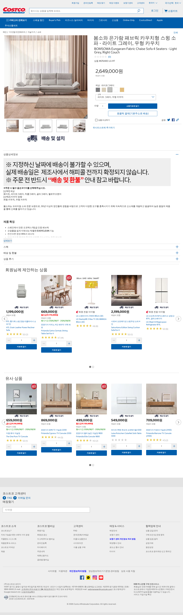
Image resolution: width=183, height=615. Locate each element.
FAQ (75, 530)
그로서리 (103, 20)
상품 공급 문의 (152, 530)
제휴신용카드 (42, 555)
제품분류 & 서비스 (8, 543)
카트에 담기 (21, 347)
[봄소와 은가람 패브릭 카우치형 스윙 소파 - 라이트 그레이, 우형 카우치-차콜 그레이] (98, 89)
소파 (39, 32)
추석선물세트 (11, 25)
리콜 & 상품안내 (80, 539)
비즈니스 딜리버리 (74, 20)
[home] (14, 10)
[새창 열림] (6, 598)
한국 (177, 3)
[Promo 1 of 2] (90, 367)
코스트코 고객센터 (14, 493)
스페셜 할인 (38, 20)
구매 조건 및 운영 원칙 (155, 535)
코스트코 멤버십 (46, 526)
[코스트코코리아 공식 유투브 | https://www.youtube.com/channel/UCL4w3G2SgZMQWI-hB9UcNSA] (101, 578)
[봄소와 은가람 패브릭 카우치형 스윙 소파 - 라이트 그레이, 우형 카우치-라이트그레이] (110, 89)
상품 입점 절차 (152, 539)
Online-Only (129, 20)
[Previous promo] (4, 318)
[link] (168, 120)
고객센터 (78, 526)
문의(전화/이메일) (81, 535)
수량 (96, 105)
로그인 (154, 10)
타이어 (90, 20)
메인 (5, 32)
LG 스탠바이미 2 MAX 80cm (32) (89, 316)
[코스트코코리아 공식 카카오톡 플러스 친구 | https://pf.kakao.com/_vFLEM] (88, 578)
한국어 (152, 3)
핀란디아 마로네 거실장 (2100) (159, 430)
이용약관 (63, 571)
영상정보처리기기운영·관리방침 (104, 571)
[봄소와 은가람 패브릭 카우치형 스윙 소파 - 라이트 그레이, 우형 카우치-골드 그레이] (104, 89)
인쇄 (175, 32)
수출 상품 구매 (79, 547)
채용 (3, 551)
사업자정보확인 (28, 592)
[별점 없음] (101, 56)
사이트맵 (52, 571)
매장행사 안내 (115, 543)
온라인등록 (42, 543)
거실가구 (31, 32)
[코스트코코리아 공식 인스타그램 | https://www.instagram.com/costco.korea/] (95, 578)
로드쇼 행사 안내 (117, 547)
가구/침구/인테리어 (17, 32)
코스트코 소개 (8, 526)
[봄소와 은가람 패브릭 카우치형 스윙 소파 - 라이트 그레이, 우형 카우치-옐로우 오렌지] (122, 89)
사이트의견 (78, 543)
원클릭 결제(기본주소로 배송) (133, 113)
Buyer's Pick (54, 20)
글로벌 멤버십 (43, 560)
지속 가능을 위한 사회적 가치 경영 (15, 535)
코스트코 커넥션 (8, 547)
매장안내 (113, 530)
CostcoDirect (145, 20)
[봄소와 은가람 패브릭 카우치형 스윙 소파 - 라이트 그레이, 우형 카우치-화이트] (116, 89)
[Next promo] (178, 318)
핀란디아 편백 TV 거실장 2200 (54, 430)
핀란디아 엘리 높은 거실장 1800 (89, 433)
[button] (140, 11)
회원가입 (41, 530)
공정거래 (149, 543)
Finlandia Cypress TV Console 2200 (56, 433)
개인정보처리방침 (77, 571)
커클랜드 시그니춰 (8, 539)
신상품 (115, 20)
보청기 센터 (114, 535)
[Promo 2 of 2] (93, 367)
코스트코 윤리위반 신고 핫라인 (158, 551)
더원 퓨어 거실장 (13, 433)
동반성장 (149, 547)
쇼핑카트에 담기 (132, 106)
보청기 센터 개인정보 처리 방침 (123, 539)
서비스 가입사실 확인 (142, 594)
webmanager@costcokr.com (100, 589)
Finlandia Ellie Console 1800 (88, 436)
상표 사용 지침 (128, 571)
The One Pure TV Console (17, 436)
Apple (160, 20)
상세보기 (7, 240)
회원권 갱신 (42, 535)
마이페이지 (42, 547)
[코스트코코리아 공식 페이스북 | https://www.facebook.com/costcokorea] (82, 578)
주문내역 (41, 551)
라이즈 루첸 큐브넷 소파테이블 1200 (126, 430)
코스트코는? (6, 530)
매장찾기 (8, 502)
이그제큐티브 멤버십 (46, 539)
